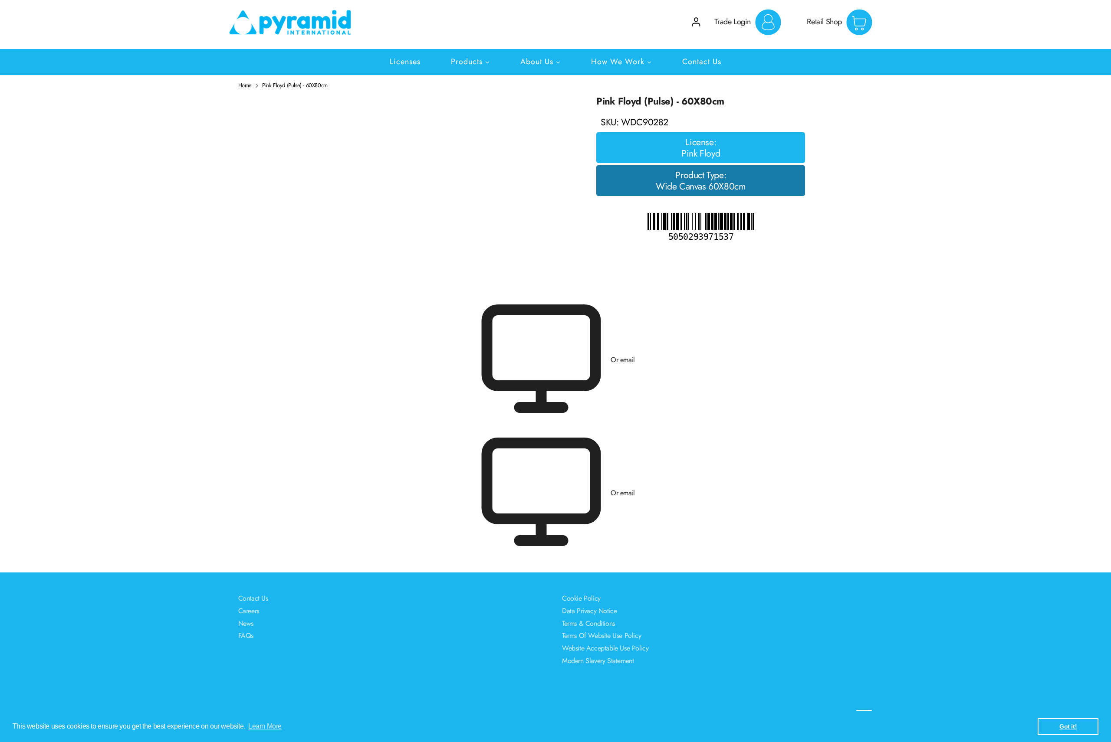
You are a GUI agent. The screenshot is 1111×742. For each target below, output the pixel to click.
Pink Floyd (700, 153)
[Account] (696, 21)
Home (245, 85)
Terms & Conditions (588, 623)
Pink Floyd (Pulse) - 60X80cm (295, 85)
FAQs (245, 636)
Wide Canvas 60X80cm (701, 186)
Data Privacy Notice (589, 611)
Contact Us (253, 598)
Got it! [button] (1068, 726)
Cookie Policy (581, 598)
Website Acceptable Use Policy (605, 648)
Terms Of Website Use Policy (601, 636)
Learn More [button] (265, 726)
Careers (248, 611)
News (245, 623)
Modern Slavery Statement (598, 661)
